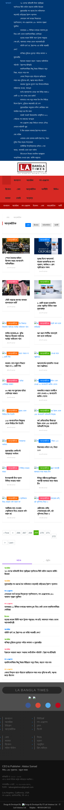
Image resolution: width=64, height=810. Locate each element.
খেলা (18, 189)
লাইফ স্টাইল (10, 747)
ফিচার (39, 737)
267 (24, 533)
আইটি (56, 225)
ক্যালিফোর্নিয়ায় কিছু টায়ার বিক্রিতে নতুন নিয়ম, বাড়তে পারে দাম (27, 662)
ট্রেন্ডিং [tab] (47, 560)
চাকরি (18, 198)
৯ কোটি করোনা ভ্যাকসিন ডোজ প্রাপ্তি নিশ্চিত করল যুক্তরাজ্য (47, 306)
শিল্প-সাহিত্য (42, 747)
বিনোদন (8, 189)
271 (48, 533)
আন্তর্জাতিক (31, 189)
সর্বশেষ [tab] (18, 560)
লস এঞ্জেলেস (44, 180)
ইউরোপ (8, 725)
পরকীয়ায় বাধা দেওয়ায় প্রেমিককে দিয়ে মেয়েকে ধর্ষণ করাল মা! (16, 511)
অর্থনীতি (45, 189)
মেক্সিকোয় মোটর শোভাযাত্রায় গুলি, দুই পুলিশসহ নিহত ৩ (45, 511)
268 (30, 533)
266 (18, 533)
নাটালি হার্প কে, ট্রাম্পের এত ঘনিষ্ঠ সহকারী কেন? (22, 632)
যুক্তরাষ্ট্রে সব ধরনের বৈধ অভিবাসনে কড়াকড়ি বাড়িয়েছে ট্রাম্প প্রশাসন (30, 584)
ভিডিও (56, 189)
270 (42, 533)
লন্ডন (39, 725)
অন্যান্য (29, 198)
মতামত (7, 198)
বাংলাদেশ (17, 180)
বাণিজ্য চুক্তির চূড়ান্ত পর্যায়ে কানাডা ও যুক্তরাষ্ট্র (22, 642)
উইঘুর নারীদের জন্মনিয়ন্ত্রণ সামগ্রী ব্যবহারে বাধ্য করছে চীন (47, 481)
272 (54, 536)
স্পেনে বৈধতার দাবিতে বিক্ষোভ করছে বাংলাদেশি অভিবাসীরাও (14, 261)
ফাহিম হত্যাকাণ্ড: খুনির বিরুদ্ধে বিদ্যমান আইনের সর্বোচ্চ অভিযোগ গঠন (14, 336)
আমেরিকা (29, 180)
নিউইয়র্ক (40, 718)
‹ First (6, 533)
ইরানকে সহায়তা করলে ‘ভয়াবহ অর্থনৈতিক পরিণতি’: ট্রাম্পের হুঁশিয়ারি (30, 652)
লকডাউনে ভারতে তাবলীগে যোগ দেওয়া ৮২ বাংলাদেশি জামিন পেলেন (47, 393)
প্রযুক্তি (40, 744)
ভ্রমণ (39, 740)
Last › (11, 542)
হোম (7, 217)
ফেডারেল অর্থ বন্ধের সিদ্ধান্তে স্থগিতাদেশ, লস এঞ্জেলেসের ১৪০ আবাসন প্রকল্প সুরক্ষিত (30, 22)
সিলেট (39, 729)
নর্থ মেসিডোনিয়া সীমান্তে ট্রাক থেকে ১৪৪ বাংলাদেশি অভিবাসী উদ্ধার (47, 423)
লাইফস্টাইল (46, 225)
